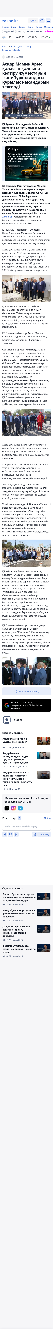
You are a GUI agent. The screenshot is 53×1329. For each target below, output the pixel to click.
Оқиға (30, 27)
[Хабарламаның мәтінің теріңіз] (26, 826)
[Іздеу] (42, 20)
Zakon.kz (7, 216)
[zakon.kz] (10, 20)
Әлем (13, 27)
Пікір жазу (44, 834)
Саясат (5, 27)
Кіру (49, 818)
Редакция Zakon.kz (11, 50)
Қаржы (22, 27)
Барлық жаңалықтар (21, 46)
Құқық (39, 27)
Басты (5, 46)
